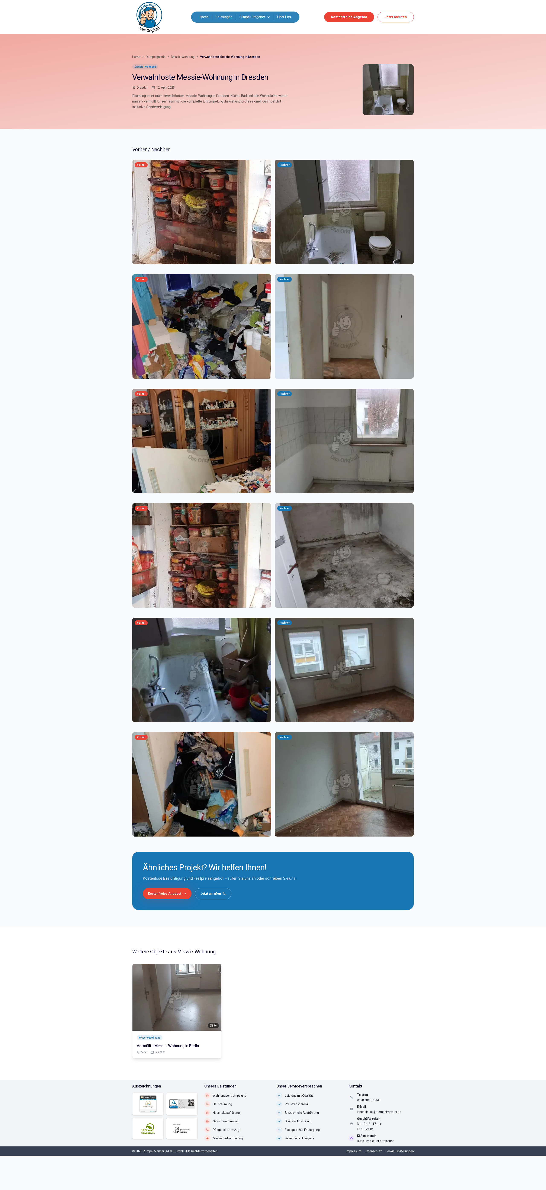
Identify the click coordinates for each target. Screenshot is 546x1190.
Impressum (353, 1151)
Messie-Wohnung (183, 57)
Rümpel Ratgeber (252, 17)
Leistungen (224, 17)
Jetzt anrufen (396, 17)
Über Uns (284, 17)
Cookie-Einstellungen (399, 1151)
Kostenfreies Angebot (349, 17)
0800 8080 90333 (368, 1100)
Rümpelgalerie (156, 57)
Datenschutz (373, 1151)
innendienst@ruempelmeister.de (379, 1112)
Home (204, 17)
